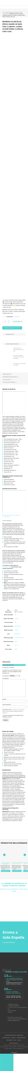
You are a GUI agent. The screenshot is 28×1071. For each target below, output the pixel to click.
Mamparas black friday (4, 1046)
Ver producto (5, 870)
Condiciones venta (6, 1037)
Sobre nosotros (10, 1040)
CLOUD (16, 630)
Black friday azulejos (8, 1048)
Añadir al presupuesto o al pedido (12, 327)
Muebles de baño (10, 12)
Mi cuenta (19, 1040)
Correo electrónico (6, 704)
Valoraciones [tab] (7, 379)
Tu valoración (5, 678)
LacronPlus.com (6, 566)
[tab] (7, 374)
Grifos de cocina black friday (23, 1046)
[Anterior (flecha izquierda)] (6, 1066)
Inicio (4, 12)
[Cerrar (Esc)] (6, 1063)
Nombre (4, 699)
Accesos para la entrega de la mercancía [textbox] (10, 808)
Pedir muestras (14, 1052)
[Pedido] (25, 3)
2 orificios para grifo (19, 637)
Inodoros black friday (13, 1046)
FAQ (15, 1040)
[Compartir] (6, 1060)
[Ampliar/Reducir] (6, 1055)
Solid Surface (18, 626)
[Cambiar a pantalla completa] (6, 1058)
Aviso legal (13, 1037)
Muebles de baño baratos (6, 864)
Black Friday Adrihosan (14, 1043)
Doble (16, 641)
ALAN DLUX (17, 633)
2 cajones (17, 618)
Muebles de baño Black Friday (18, 1048)
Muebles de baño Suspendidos (5, 863)
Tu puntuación (5, 675)
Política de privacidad (21, 1037)
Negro (16, 649)
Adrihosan (14, 1035)
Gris (15, 622)
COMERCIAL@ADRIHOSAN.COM (19, 1018)
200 (15, 614)
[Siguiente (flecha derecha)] (6, 1069)
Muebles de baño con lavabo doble (17, 863)
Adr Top (16, 645)
